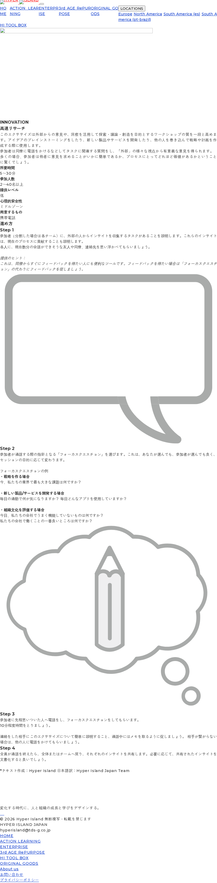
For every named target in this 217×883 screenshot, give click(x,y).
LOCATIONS (131, 8)
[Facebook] (1, 813)
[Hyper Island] (0, 813)
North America (148, 14)
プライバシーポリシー (19, 880)
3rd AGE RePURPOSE (22, 852)
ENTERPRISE (14, 846)
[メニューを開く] (42, 4)
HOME (6, 835)
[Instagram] (2, 813)
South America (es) (182, 14)
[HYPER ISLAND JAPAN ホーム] (20, 2)
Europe (125, 14)
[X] (3, 813)
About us (9, 869)
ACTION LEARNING (20, 841)
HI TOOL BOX (13, 25)
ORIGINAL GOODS (19, 863)
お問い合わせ (11, 874)
